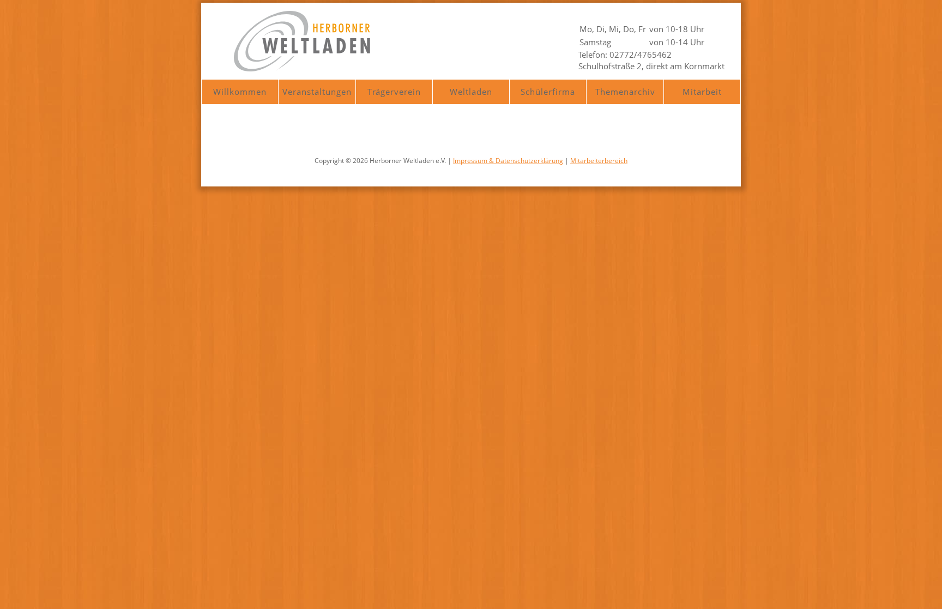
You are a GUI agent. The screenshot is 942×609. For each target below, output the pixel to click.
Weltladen (471, 91)
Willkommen (240, 91)
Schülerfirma (548, 91)
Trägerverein (394, 91)
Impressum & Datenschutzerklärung (508, 160)
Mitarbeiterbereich (598, 160)
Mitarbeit (702, 91)
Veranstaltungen (317, 91)
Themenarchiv (625, 91)
